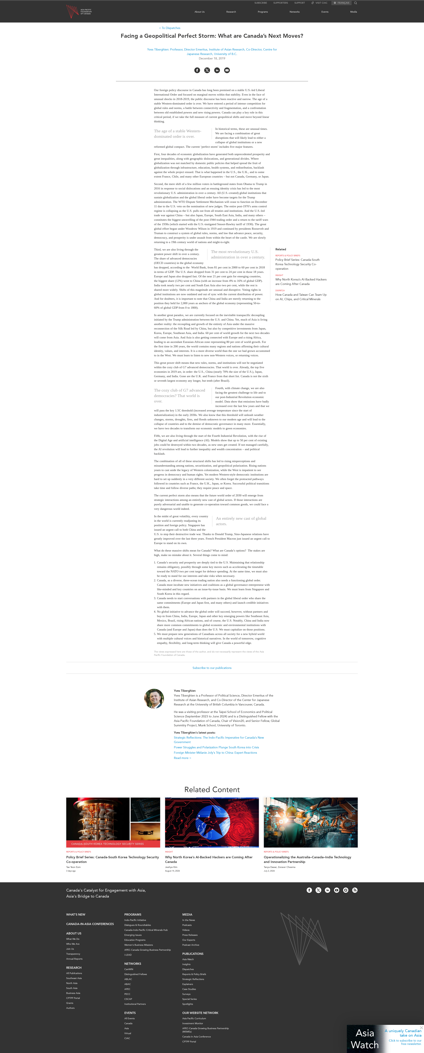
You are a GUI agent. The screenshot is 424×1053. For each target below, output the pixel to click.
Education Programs (134, 940)
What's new (75, 914)
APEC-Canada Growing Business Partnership (147, 950)
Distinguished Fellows (135, 974)
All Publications (74, 973)
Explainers (187, 984)
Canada (128, 1023)
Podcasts (187, 925)
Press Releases (190, 935)
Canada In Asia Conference (196, 1036)
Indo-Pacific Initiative (135, 920)
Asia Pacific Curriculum (194, 1018)
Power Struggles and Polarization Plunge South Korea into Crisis (216, 747)
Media (353, 11)
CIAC (127, 1038)
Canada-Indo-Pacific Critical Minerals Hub (146, 930)
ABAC (127, 984)
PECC (127, 994)
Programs (263, 11)
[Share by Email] (227, 70)
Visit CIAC (321, 2)
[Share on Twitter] (207, 70)
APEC (127, 989)
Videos (185, 930)
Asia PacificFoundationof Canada (86, 12)
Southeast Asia (74, 978)
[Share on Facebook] (197, 70)
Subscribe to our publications (212, 668)
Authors (70, 1008)
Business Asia (73, 993)
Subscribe (261, 2)
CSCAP (128, 999)
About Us (200, 11)
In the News (188, 920)
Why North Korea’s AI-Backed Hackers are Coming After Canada (209, 859)
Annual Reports (74, 958)
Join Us (70, 949)
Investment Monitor (192, 1023)
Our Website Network (200, 1013)
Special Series (189, 999)
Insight (279, 275)
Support (299, 2)
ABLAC (128, 979)
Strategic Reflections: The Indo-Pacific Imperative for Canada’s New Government (219, 740)
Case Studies (189, 989)
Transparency (73, 954)
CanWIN (128, 969)
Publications (192, 954)
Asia (126, 1028)
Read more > (182, 758)
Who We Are (73, 944)
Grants (69, 1003)
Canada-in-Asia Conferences (90, 924)
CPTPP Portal (73, 998)
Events (324, 11)
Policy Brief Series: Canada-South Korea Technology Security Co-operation (297, 264)
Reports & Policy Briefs (287, 255)
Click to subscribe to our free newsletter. (405, 1042)
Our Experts (188, 940)
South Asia (71, 988)
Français (343, 3)
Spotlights (187, 1004)
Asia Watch (365, 1039)
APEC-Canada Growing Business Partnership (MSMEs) (205, 1030)
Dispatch (280, 290)
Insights (186, 964)
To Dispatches (171, 28)
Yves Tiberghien (185, 691)
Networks (295, 11)
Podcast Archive (190, 945)
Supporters (280, 2)
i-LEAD (128, 954)
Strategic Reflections (193, 979)
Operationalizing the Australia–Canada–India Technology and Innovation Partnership (307, 859)
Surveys (186, 994)
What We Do (72, 939)
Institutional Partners (135, 1004)
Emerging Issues (133, 935)
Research (231, 11)
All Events (129, 1018)
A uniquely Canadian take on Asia (403, 1032)
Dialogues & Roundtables (137, 925)
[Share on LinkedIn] (217, 70)
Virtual (127, 1033)
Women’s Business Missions (138, 945)
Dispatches (188, 969)
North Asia (71, 983)
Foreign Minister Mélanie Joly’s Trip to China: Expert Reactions (215, 752)
